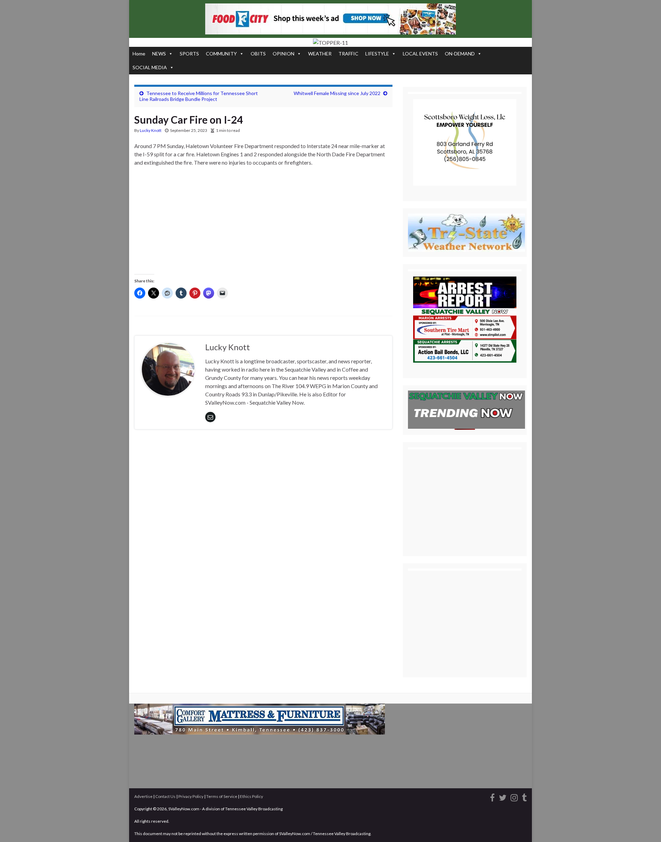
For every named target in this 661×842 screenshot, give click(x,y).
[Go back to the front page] (330, 42)
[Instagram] (514, 797)
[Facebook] (492, 797)
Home (139, 53)
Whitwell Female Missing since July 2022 (337, 93)
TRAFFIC (348, 53)
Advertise (143, 796)
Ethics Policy (251, 796)
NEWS (159, 53)
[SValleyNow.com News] (524, 797)
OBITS (258, 53)
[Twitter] (502, 797)
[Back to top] (645, 826)
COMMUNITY (221, 53)
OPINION (283, 53)
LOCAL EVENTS (420, 53)
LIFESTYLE (377, 53)
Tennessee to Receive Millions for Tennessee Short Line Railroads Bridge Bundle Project (198, 96)
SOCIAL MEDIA (150, 67)
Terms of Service (221, 796)
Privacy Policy (190, 796)
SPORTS (189, 53)
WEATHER (320, 53)
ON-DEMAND (460, 53)
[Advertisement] (263, 223)
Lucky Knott (150, 130)
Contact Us (165, 796)
